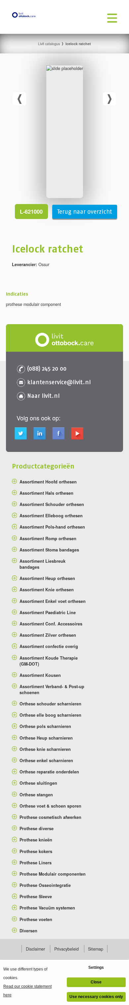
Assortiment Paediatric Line (48, 612)
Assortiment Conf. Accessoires (51, 624)
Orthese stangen (36, 795)
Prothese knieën (36, 840)
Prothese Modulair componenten (53, 874)
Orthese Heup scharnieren (46, 738)
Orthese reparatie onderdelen (49, 772)
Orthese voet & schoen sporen (50, 806)
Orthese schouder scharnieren (50, 704)
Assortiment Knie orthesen (47, 590)
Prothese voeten (36, 919)
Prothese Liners (36, 863)
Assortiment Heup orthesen (47, 578)
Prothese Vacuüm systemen (47, 908)
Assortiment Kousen (40, 675)
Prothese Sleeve (36, 896)
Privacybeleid (66, 949)
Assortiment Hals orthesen (46, 493)
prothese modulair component (33, 304)
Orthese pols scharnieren (45, 726)
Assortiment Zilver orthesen (48, 635)
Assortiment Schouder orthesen (52, 504)
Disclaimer (35, 949)
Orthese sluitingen (38, 783)
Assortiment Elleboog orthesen (51, 516)
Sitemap (95, 949)
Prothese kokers (36, 851)
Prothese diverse (37, 828)
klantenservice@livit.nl (59, 382)
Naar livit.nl (43, 395)
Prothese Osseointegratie (45, 885)
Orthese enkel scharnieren (46, 760)
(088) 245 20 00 (46, 368)
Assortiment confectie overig (49, 646)
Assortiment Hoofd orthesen (48, 482)
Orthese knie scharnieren (45, 749)
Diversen (28, 931)
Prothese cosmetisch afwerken (50, 817)
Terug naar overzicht (84, 211)
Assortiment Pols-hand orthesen (52, 527)
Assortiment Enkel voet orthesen (53, 601)
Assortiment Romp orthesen (48, 538)
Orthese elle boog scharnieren (50, 715)
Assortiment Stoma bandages (49, 550)
